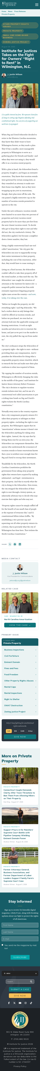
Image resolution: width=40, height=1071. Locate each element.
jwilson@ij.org (12, 77)
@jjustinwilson (25, 580)
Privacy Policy (20, 1066)
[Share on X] (10, 544)
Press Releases (20, 11)
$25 (8, 731)
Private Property (8, 14)
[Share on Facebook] (15, 544)
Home (4, 11)
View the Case (20, 625)
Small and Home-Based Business (15, 36)
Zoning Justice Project (16, 42)
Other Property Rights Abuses (16, 25)
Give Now (20, 736)
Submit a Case (20, 989)
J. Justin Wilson (14, 74)
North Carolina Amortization (18, 619)
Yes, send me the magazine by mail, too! (20, 947)
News (10, 11)
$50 (15, 731)
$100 (22, 731)
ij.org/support (13, 124)
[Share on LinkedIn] (20, 544)
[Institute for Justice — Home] (9, 4)
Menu (8, 973)
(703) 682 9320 (21, 1039)
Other (30, 731)
